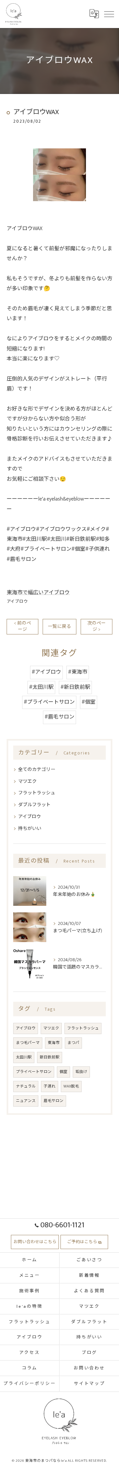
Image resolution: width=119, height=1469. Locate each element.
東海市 (54, 1043)
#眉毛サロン (59, 717)
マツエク (27, 781)
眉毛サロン (53, 1101)
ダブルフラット (34, 805)
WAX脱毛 (71, 1086)
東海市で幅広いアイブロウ (38, 592)
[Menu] (108, 14)
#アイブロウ (46, 672)
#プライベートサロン (49, 702)
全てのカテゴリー (36, 769)
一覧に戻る (59, 626)
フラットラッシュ (36, 793)
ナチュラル (26, 1086)
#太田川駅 (41, 687)
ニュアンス (26, 1101)
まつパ (73, 1043)
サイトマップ (89, 1383)
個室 (63, 1072)
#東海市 (77, 672)
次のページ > (96, 626)
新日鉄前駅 (50, 1057)
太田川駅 (24, 1057)
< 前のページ (22, 626)
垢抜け (81, 1072)
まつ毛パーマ (28, 1043)
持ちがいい (29, 828)
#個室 (89, 702)
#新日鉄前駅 (75, 687)
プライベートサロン (34, 1072)
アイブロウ (17, 601)
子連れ (50, 1086)
